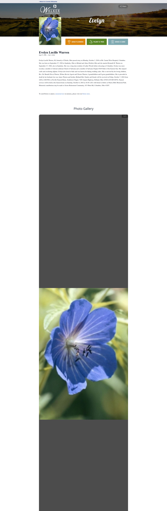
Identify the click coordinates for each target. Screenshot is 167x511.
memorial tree (60, 94)
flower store (86, 94)
